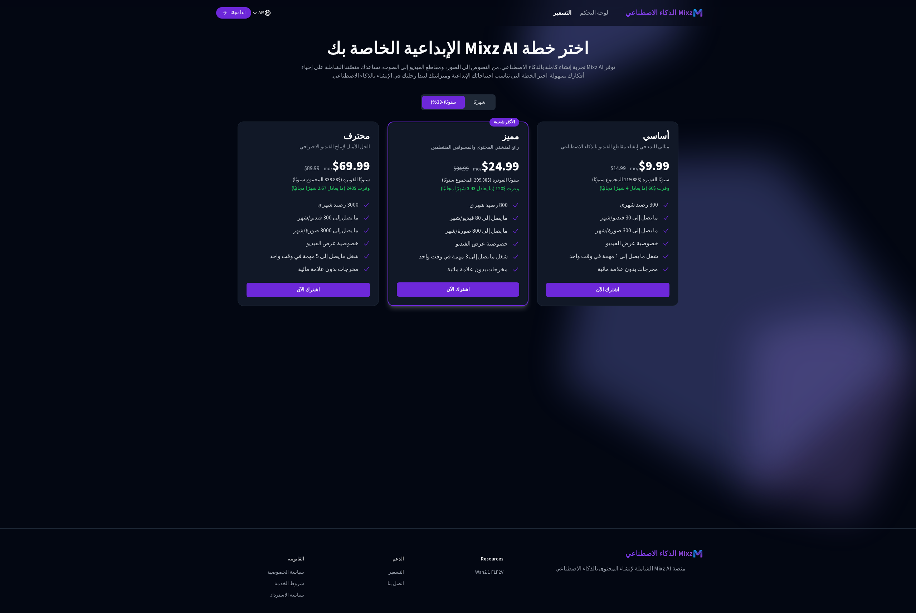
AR (261, 12)
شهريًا (479, 102)
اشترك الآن (607, 289)
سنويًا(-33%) (443, 102)
